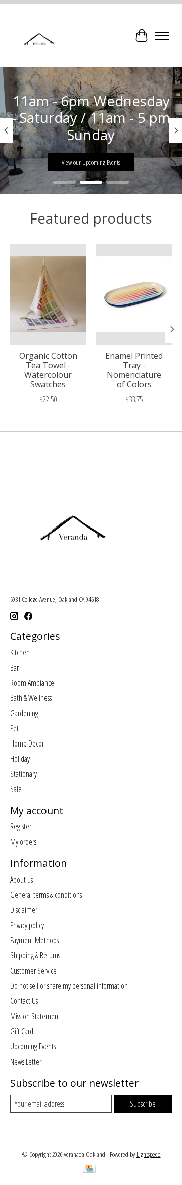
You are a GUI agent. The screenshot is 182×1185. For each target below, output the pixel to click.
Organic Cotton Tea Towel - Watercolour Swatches (48, 370)
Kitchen (20, 652)
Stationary (23, 773)
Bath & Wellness (31, 698)
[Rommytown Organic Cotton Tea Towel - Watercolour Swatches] (48, 294)
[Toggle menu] (162, 36)
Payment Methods (34, 940)
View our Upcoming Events (91, 162)
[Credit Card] (89, 1170)
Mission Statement (35, 1016)
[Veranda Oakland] (38, 35)
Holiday (20, 758)
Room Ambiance (32, 682)
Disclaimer (23, 909)
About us (21, 879)
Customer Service (33, 970)
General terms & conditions (46, 894)
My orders (23, 841)
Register (20, 826)
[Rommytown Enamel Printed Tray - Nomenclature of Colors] (134, 294)
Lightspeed (148, 1154)
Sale (16, 789)
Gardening (24, 713)
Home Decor (27, 743)
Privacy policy (27, 925)
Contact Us (24, 1000)
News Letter (25, 1061)
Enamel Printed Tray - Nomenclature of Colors (134, 370)
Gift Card (21, 1031)
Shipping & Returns (35, 955)
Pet (14, 728)
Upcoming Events (33, 1046)
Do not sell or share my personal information (69, 985)
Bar (14, 667)
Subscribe (143, 1103)
